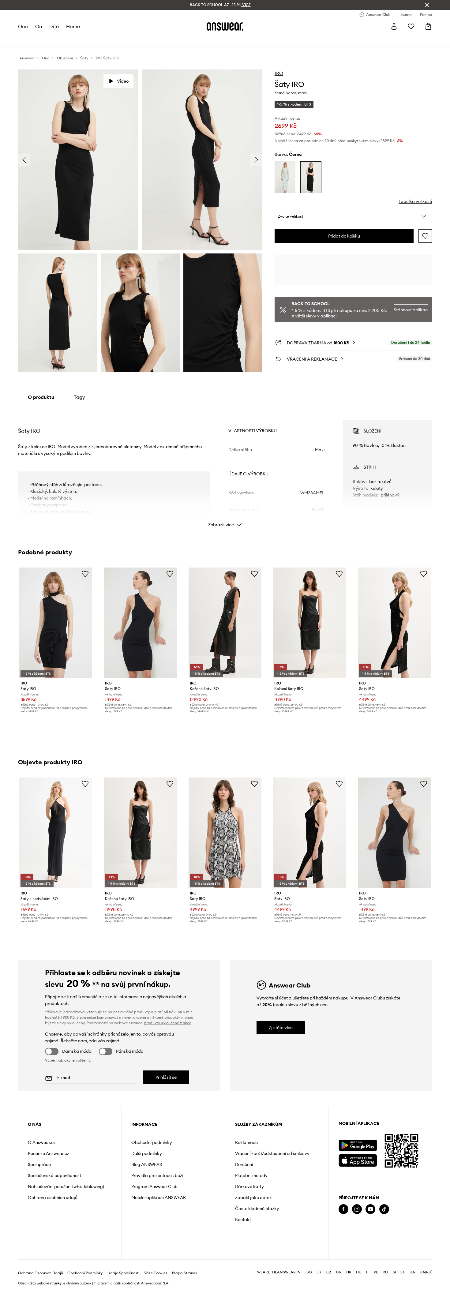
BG (309, 1272)
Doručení (244, 1164)
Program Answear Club (154, 1186)
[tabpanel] (225, 468)
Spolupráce (39, 1164)
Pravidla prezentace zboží (157, 1175)
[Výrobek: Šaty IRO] (55, 623)
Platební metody (251, 1175)
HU (359, 1272)
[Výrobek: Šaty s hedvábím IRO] (55, 833)
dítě (54, 26)
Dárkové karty (249, 1186)
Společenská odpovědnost (54, 1175)
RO (385, 1272)
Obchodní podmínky (151, 1142)
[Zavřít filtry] (427, 5)
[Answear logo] (225, 26)
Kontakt (243, 1219)
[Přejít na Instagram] (357, 1209)
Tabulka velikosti (415, 201)
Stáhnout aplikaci (411, 310)
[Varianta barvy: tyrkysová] (285, 177)
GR (339, 1272)
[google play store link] (358, 1145)
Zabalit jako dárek (253, 1197)
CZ (329, 1272)
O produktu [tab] (41, 397)
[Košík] (428, 26)
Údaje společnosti (123, 1273)
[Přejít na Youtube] (370, 1209)
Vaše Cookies (155, 1273)
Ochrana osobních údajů (52, 1197)
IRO (279, 73)
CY (319, 1272)
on (38, 26)
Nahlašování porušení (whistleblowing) (66, 1186)
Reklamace (246, 1142)
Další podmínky (146, 1153)
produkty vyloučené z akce (167, 1023)
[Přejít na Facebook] (343, 1209)
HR (348, 1272)
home (73, 26)
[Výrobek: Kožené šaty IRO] (225, 623)
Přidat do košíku (344, 236)
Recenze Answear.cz (48, 1153)
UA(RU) (426, 1272)
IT (367, 1272)
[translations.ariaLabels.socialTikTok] (384, 1209)
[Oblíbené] (411, 26)
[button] (353, 216)
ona (23, 26)
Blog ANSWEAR (146, 1164)
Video (123, 81)
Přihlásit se (166, 1077)
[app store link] (358, 1159)
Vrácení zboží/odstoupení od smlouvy (272, 1153)
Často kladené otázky (257, 1208)
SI (394, 1272)
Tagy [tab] (79, 397)
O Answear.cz (42, 1142)
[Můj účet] (394, 26)
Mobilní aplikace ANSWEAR (158, 1197)
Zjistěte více (281, 1027)
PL (376, 1272)
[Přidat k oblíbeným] (425, 236)
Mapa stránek (184, 1273)
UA (412, 1272)
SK (402, 1272)
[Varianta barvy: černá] (310, 177)
